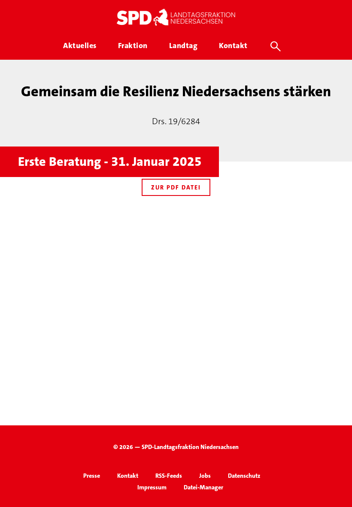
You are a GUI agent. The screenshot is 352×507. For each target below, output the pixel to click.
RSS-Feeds (168, 476)
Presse (91, 476)
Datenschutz (244, 476)
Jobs (205, 476)
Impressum (152, 487)
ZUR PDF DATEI (176, 187)
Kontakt (127, 476)
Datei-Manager (203, 487)
